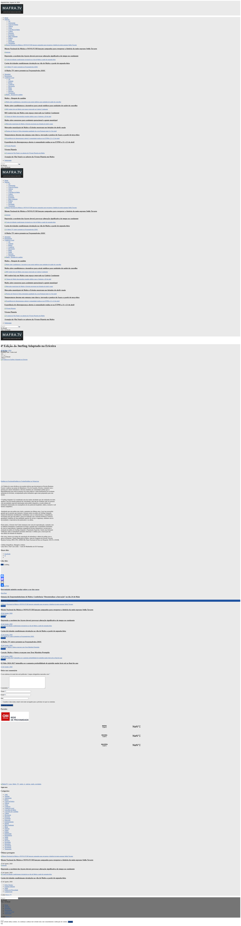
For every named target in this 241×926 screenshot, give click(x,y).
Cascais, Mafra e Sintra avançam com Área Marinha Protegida (25, 652)
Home (6, 18)
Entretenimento (9, 822)
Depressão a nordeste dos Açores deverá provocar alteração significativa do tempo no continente (41, 56)
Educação (7, 820)
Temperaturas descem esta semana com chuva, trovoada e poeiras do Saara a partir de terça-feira (42, 135)
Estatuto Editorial (10, 886)
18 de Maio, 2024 (6, 350)
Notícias (7, 19)
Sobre (6, 888)
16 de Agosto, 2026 (6, 645)
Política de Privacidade (11, 890)
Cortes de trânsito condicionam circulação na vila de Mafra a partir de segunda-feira (37, 63)
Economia (11, 35)
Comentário (5, 688)
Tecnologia (11, 43)
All (9, 21)
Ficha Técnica (9, 885)
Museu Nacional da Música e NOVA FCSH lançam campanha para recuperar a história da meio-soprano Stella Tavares (51, 49)
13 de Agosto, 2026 (6, 656)
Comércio (11, 84)
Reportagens (8, 76)
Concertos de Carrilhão (11, 811)
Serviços (10, 91)
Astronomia (11, 23)
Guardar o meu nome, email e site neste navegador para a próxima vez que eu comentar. (29, 702)
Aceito (70, 922)
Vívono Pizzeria (11, 149)
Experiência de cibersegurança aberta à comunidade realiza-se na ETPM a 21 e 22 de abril (39, 142)
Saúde (10, 40)
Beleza (10, 83)
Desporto (11, 33)
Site (2, 698)
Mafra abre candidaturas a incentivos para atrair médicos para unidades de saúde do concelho (41, 106)
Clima (10, 28)
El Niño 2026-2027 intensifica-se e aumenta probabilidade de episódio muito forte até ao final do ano (39, 663)
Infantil (7, 823)
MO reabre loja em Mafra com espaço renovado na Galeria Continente (32, 113)
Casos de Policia (13, 24)
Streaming (8, 74)
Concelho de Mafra (14, 29)
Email (3, 695)
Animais (10, 81)
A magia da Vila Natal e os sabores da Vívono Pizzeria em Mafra (29, 157)
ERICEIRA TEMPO (120, 735)
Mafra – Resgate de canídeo (15, 98)
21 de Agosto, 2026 (6, 624)
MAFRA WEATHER (120, 726)
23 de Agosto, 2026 (6, 613)
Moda (10, 88)
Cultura (10, 31)
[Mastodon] (120, 579)
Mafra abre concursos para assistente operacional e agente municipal (31, 120)
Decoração (11, 86)
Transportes (8, 849)
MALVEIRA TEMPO (120, 745)
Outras (6, 830)
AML (6, 794)
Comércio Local (9, 77)
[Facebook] (120, 576)
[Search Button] (19, 164)
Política (10, 38)
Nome (3, 691)
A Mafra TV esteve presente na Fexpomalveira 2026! (25, 71)
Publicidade (8, 160)
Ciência (10, 26)
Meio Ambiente (13, 36)
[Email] (120, 582)
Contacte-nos (8, 891)
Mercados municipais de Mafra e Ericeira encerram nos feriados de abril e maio (35, 127)
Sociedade (11, 41)
